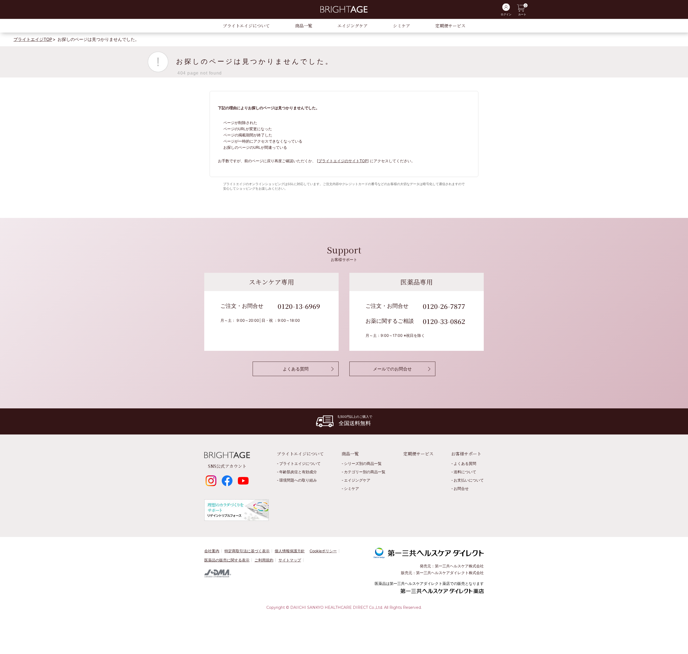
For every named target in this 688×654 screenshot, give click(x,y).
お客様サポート (466, 454)
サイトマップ (289, 560)
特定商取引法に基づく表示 (247, 551)
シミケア (401, 26)
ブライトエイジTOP (32, 39)
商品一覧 (303, 26)
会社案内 (211, 551)
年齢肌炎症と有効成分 (298, 471)
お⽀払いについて (469, 480)
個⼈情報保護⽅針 (290, 551)
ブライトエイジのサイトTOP (342, 160)
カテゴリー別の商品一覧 (364, 471)
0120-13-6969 (299, 306)
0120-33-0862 (444, 321)
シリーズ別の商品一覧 (363, 463)
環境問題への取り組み (298, 480)
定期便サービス (450, 26)
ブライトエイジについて (246, 26)
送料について (465, 471)
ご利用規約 (264, 560)
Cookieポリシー (323, 551)
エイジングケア (353, 26)
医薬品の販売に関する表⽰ (226, 560)
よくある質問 (465, 463)
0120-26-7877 (444, 306)
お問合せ (461, 488)
